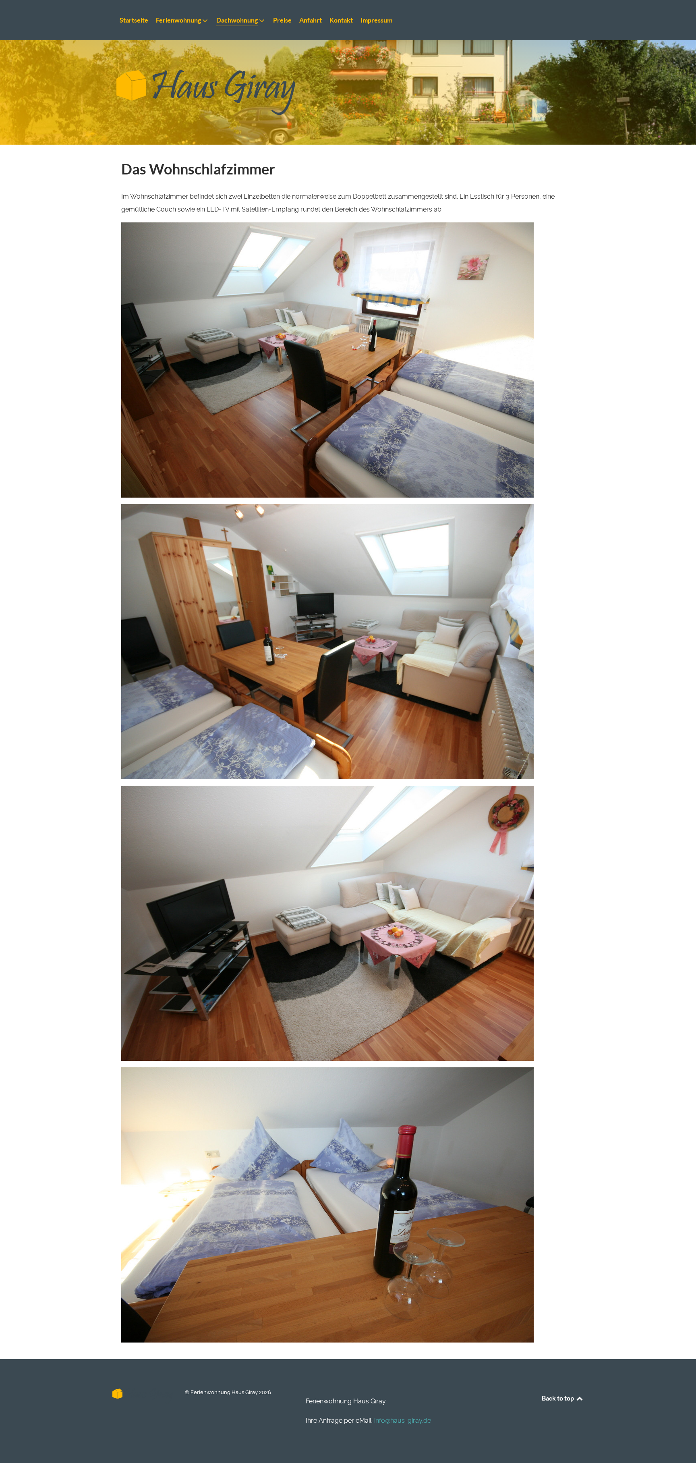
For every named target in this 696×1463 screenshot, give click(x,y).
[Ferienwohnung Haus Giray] (348, 92)
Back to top (558, 1398)
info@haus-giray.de (402, 1420)
